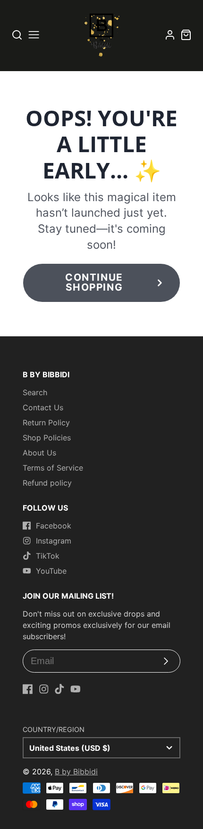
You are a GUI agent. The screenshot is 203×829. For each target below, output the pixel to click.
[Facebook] (28, 689)
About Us (39, 452)
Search (35, 392)
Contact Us (43, 407)
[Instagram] (44, 689)
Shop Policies (47, 437)
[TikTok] (59, 689)
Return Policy (46, 422)
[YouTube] (75, 689)
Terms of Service (53, 467)
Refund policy (47, 483)
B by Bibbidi (76, 771)
